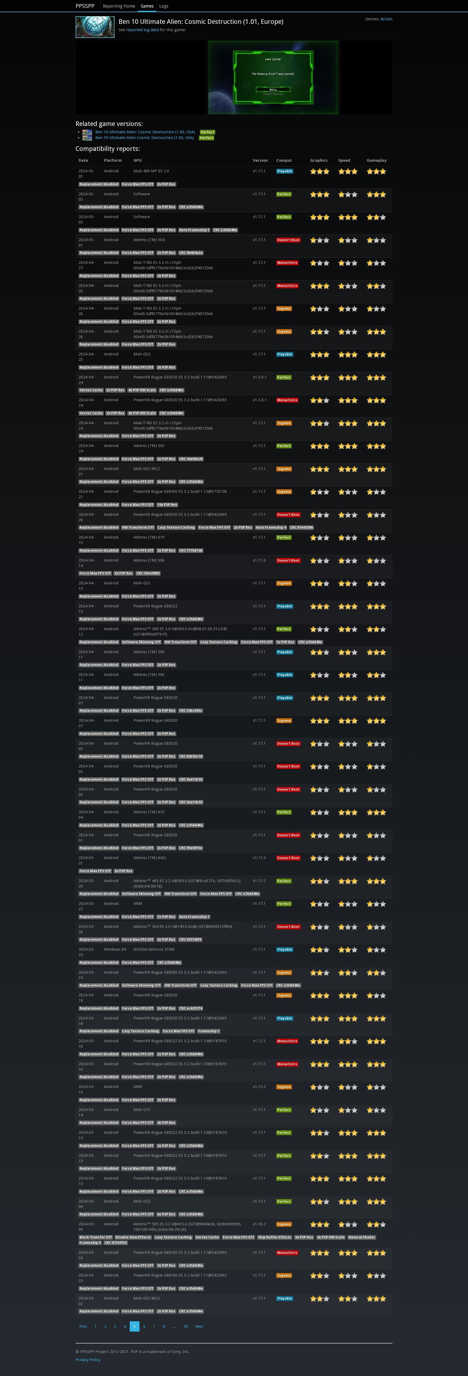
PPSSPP (85, 6)
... (174, 1326)
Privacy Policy (88, 1359)
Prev (83, 1326)
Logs (163, 6)
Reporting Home (119, 6)
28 (185, 1326)
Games (147, 6)
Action (386, 19)
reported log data (142, 29)
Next (199, 1326)
